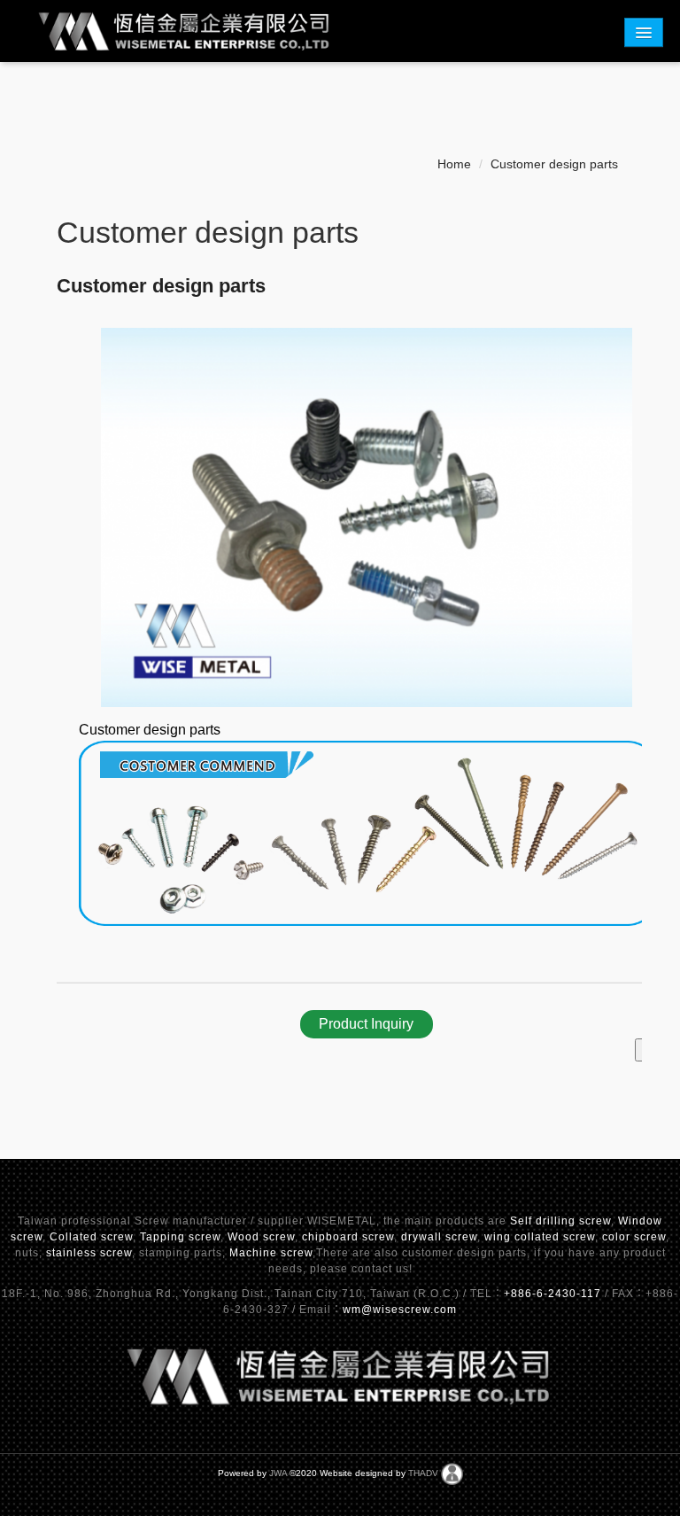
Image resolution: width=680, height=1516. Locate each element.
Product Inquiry (366, 1023)
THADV (423, 1473)
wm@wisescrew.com (400, 1309)
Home (454, 164)
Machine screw (271, 1253)
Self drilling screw (560, 1221)
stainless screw (89, 1253)
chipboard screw (348, 1237)
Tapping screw (180, 1237)
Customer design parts (554, 164)
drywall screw (439, 1237)
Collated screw (91, 1237)
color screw (634, 1237)
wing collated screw (539, 1237)
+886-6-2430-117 (554, 1293)
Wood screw (261, 1237)
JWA (278, 1473)
